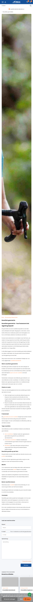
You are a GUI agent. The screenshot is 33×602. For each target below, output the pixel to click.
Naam (4, 524)
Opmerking (5, 538)
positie (3, 456)
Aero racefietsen (9, 434)
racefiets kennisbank (16, 360)
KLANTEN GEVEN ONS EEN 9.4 (17, 9)
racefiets (12, 485)
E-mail (4, 531)
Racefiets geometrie (8, 12)
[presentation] (29, 576)
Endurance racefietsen (10, 440)
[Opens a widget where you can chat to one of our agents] (27, 599)
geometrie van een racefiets (10, 416)
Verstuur (26, 565)
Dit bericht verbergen (9, 599)
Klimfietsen (7, 445)
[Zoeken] (30, 5)
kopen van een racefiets (16, 372)
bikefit (14, 469)
